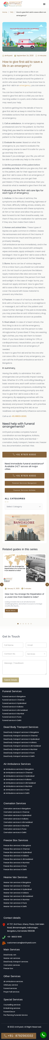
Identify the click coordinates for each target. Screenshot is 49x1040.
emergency (25, 85)
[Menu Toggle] (44, 4)
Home (4, 12)
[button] (2, 584)
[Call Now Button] (43, 1035)
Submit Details (10, 680)
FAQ (11, 12)
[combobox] (36, 654)
